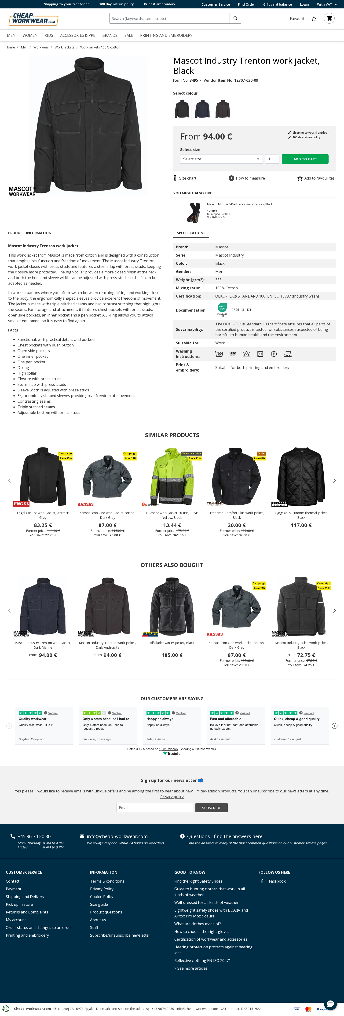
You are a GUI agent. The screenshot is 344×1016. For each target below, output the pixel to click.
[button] (330, 1003)
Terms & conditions (107, 881)
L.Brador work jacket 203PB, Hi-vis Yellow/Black (172, 515)
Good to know (189, 872)
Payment (13, 888)
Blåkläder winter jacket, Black (172, 643)
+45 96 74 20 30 (34, 836)
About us (98, 919)
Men (24, 47)
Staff (94, 927)
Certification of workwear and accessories (210, 939)
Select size (190, 149)
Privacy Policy (101, 888)
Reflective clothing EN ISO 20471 (202, 960)
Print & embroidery (159, 4)
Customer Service (215, 4)
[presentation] (332, 480)
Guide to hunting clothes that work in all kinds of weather (209, 891)
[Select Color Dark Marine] (203, 110)
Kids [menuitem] (49, 35)
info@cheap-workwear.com (117, 836)
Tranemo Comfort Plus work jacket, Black (236, 515)
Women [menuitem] (30, 35)
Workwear (41, 47)
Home (10, 47)
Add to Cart (305, 159)
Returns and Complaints (27, 912)
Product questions (106, 912)
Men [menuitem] (11, 35)
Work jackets (64, 47)
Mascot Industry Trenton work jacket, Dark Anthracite (107, 645)
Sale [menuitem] (128, 35)
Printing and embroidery (27, 935)
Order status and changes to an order (39, 927)
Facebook (277, 881)
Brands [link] (109, 35)
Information (103, 872)
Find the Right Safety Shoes (198, 881)
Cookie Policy (101, 896)
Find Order (246, 4)
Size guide (99, 904)
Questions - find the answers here (225, 836)
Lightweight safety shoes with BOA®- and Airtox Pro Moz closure (211, 913)
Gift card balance (277, 4)
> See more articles (191, 968)
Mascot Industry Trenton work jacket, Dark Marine (42, 645)
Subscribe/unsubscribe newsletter (120, 935)
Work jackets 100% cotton (100, 47)
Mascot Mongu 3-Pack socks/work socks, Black (240, 204)
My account (16, 919)
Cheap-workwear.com (32, 1008)
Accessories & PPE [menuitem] (77, 35)
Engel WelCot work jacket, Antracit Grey (43, 515)
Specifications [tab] (191, 232)
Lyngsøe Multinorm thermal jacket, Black (301, 515)
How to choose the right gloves (201, 931)
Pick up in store (19, 904)
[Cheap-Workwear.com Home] (33, 18)
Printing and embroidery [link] (166, 35)
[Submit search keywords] (235, 18)
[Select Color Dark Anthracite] (223, 110)
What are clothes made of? (197, 923)
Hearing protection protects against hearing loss (213, 949)
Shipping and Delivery (25, 896)
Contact (12, 881)
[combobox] (175, 18)
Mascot (221, 247)
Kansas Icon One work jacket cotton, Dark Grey (107, 515)
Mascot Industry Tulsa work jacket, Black (301, 645)
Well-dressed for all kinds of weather (206, 902)
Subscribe (211, 807)
